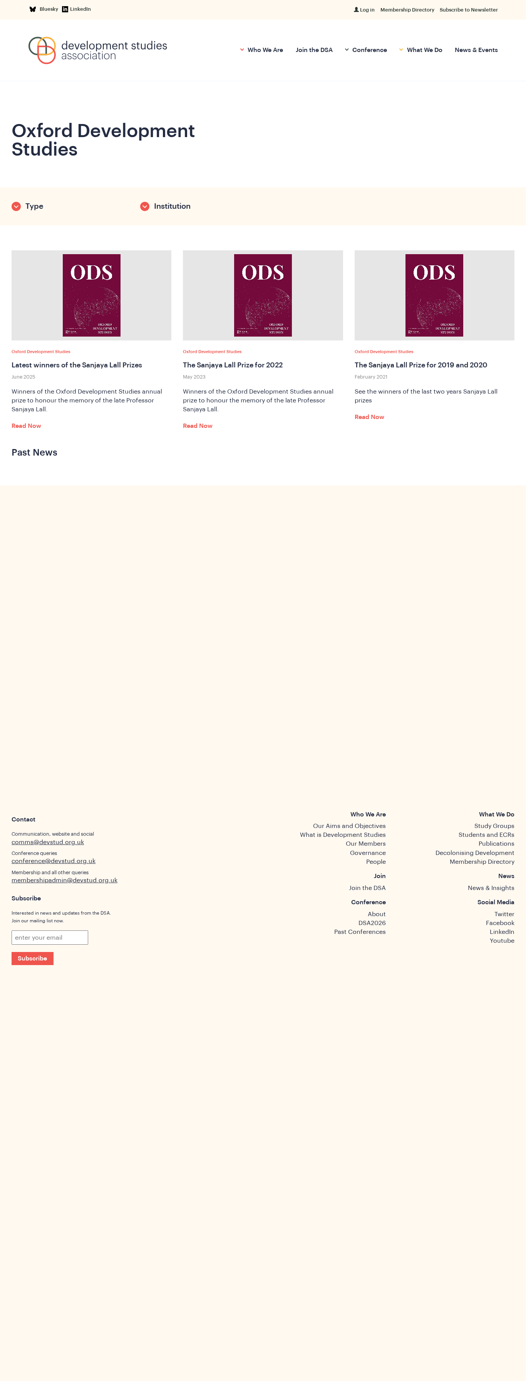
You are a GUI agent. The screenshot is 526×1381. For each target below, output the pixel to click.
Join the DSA (314, 50)
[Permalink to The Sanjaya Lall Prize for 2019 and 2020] (434, 295)
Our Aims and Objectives (349, 826)
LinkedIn (80, 9)
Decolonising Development (475, 853)
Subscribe (32, 958)
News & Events (476, 50)
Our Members (366, 844)
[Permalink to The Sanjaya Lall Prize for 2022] (263, 295)
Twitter (504, 914)
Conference (369, 50)
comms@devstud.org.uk (48, 842)
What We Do (423, 50)
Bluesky (50, 9)
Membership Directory (407, 9)
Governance (368, 853)
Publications (496, 844)
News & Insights (491, 888)
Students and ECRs (486, 835)
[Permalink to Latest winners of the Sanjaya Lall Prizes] (91, 295)
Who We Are (264, 50)
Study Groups (494, 826)
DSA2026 (372, 923)
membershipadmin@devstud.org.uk (64, 880)
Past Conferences (360, 932)
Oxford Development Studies (41, 352)
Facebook (500, 923)
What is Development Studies (343, 835)
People (376, 862)
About (377, 914)
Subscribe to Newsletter (469, 9)
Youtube (502, 941)
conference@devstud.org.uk (53, 861)
